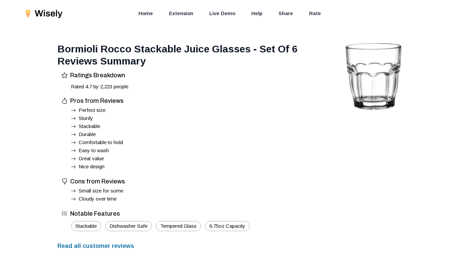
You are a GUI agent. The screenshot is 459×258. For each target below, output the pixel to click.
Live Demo (222, 13)
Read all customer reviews (95, 246)
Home (145, 13)
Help (256, 13)
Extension (181, 13)
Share (286, 13)
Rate (315, 13)
